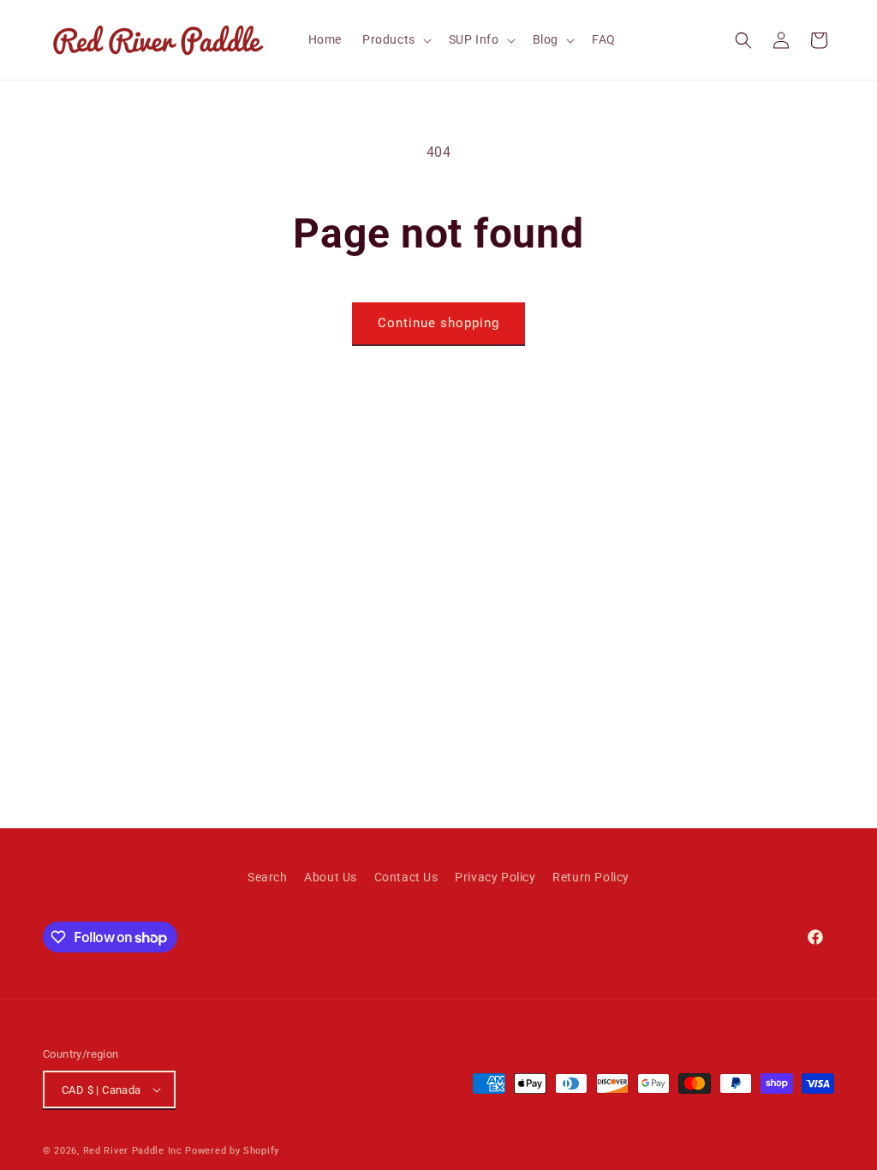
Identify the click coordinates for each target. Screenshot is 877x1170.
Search (268, 877)
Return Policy (590, 877)
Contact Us (406, 877)
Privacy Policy (495, 877)
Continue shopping (438, 323)
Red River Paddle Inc (132, 1150)
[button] (395, 39)
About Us (330, 877)
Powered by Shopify (232, 1150)
